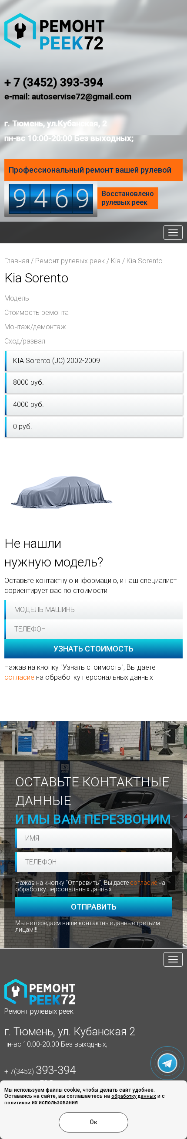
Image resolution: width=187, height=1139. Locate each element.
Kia (115, 261)
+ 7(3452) (40, 1071)
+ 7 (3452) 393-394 (53, 82)
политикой (17, 1103)
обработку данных (133, 1096)
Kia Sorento (145, 261)
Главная (16, 261)
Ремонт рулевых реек (70, 261)
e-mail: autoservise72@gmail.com (67, 96)
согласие (19, 677)
